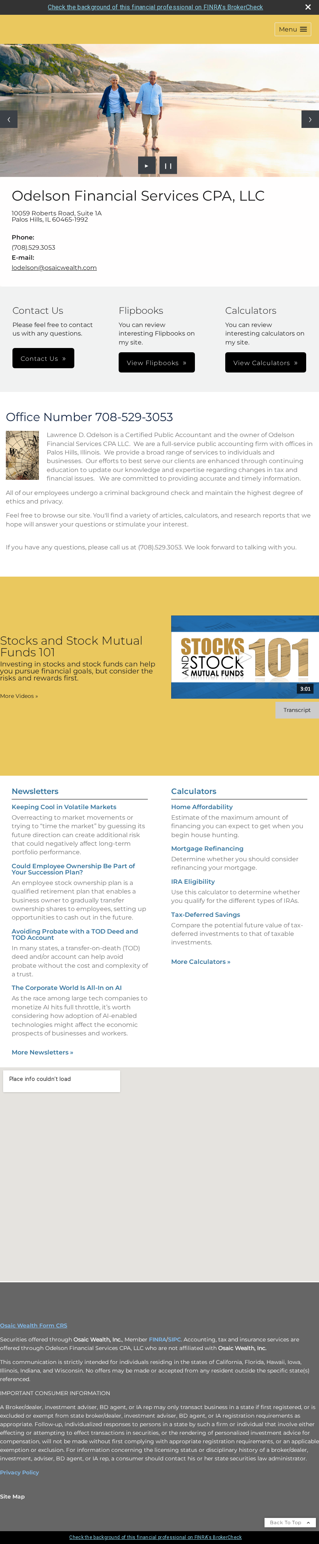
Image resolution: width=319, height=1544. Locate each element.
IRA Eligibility (193, 881)
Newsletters (35, 791)
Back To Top (286, 1522)
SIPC (174, 1339)
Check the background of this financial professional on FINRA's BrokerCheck (155, 7)
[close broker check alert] (308, 7)
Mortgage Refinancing (207, 848)
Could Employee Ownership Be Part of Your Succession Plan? (73, 869)
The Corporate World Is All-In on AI (67, 987)
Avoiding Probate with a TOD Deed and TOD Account (75, 934)
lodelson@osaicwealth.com (54, 267)
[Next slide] (310, 119)
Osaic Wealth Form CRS (33, 1325)
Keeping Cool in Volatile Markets (64, 807)
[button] (293, 29)
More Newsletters (43, 1052)
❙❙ (168, 165)
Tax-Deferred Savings (205, 914)
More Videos (19, 696)
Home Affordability (202, 807)
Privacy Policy (19, 1472)
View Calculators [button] (261, 363)
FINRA (157, 1339)
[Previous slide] (9, 119)
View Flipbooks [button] (153, 363)
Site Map (12, 1496)
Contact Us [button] (39, 358)
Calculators (193, 791)
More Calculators (201, 961)
